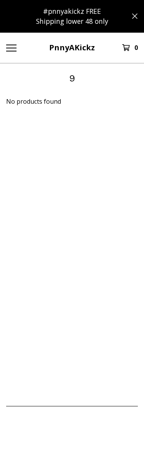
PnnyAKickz (72, 47)
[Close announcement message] (135, 16)
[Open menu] (11, 48)
